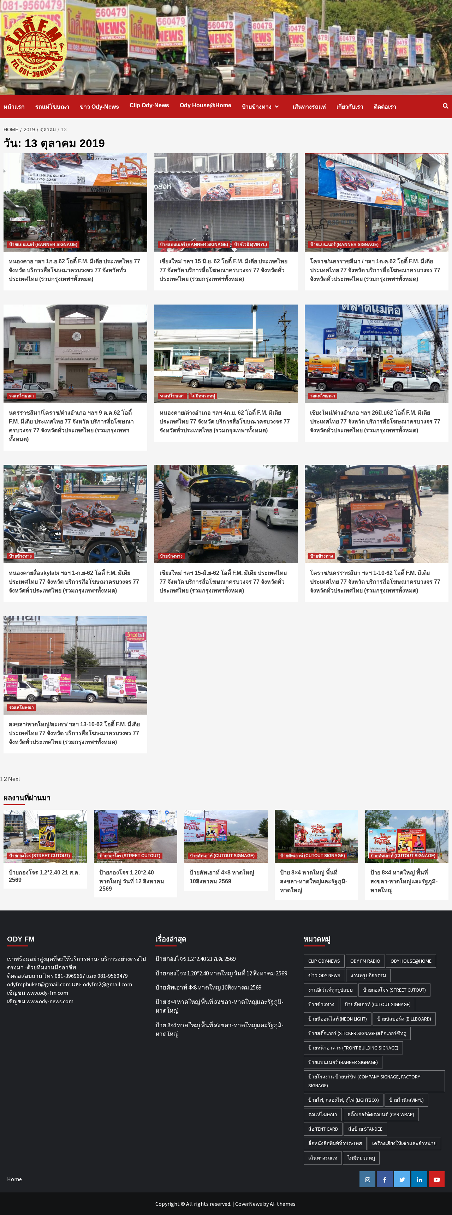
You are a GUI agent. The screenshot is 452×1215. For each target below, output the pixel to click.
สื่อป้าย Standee (365, 1129)
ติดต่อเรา (385, 107)
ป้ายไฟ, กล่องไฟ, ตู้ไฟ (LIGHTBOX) (343, 1100)
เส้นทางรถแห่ (309, 107)
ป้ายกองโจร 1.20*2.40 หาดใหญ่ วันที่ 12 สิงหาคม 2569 (131, 881)
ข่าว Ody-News (99, 107)
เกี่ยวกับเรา (350, 107)
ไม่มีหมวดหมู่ (203, 395)
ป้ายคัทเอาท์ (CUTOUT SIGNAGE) (222, 855)
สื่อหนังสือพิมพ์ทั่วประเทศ (335, 1143)
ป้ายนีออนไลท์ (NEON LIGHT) (337, 1019)
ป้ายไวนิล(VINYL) (250, 244)
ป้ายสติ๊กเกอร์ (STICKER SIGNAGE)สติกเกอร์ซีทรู (357, 1033)
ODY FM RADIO (365, 961)
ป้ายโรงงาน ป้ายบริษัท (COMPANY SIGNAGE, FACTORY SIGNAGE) (364, 1081)
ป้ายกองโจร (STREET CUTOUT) (39, 855)
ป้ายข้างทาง (257, 107)
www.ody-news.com (49, 1001)
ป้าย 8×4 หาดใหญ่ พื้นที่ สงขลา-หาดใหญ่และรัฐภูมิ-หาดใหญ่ (313, 881)
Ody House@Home (205, 105)
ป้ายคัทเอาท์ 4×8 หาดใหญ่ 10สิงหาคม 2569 (208, 987)
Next (14, 779)
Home (14, 1179)
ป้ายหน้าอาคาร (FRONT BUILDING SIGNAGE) (353, 1048)
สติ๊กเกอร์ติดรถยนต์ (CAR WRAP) (380, 1114)
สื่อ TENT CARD (323, 1129)
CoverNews (248, 1203)
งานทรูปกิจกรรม (368, 975)
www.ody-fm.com (47, 992)
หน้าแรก (14, 107)
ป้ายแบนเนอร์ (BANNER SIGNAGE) (43, 244)
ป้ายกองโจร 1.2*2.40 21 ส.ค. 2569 (195, 959)
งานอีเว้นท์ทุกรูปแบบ (330, 990)
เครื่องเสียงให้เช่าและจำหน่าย (404, 1143)
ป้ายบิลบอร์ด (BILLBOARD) (404, 1019)
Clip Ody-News (149, 105)
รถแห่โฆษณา (52, 107)
